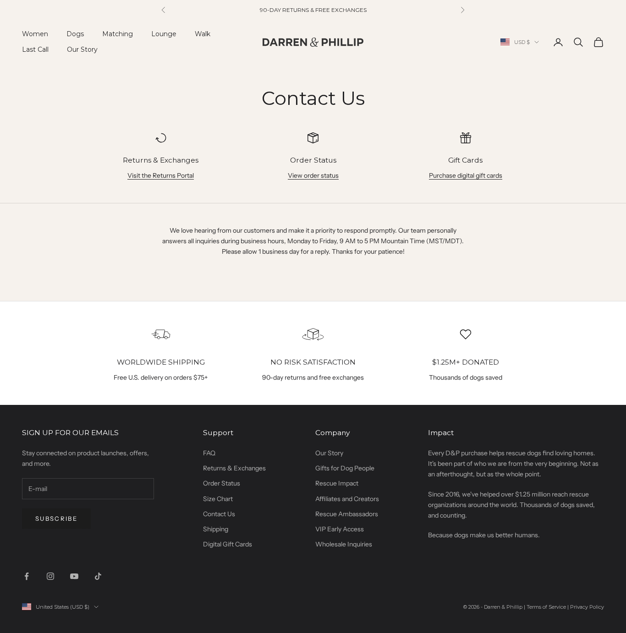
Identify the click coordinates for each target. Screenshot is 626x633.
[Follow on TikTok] (98, 576)
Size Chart (218, 499)
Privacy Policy (587, 607)
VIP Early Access (339, 529)
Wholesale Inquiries (343, 544)
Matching (117, 34)
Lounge (163, 34)
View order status (313, 175)
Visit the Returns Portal (160, 175)
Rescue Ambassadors (346, 514)
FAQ (209, 453)
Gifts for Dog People (344, 468)
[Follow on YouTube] (74, 576)
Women (35, 34)
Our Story (82, 49)
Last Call (35, 49)
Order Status (221, 483)
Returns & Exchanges (234, 468)
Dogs (75, 34)
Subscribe (56, 518)
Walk (202, 34)
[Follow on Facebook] (26, 576)
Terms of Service (546, 607)
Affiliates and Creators (347, 499)
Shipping (215, 529)
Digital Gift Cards (227, 544)
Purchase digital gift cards (465, 175)
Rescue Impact (336, 483)
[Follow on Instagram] (50, 576)
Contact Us (219, 514)
